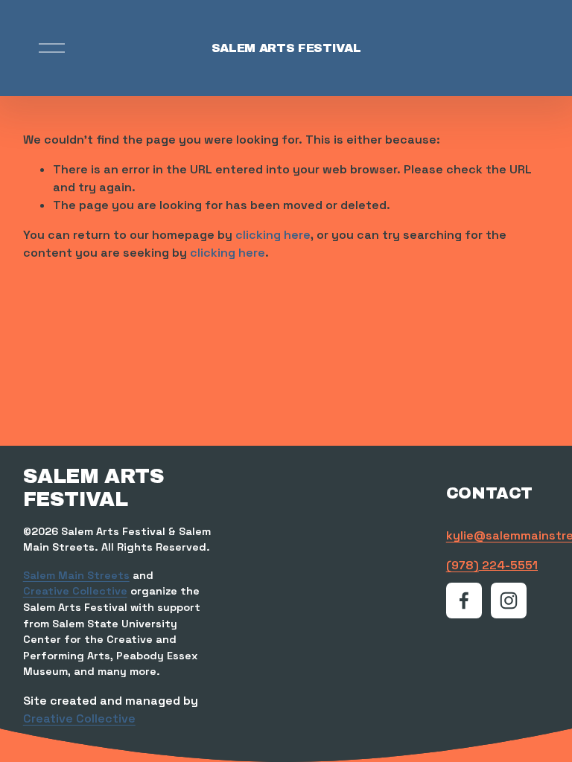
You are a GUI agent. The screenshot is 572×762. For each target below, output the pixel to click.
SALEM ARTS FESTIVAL (286, 48)
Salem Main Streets (76, 575)
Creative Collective (75, 591)
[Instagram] (509, 600)
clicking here (273, 235)
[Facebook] (464, 600)
